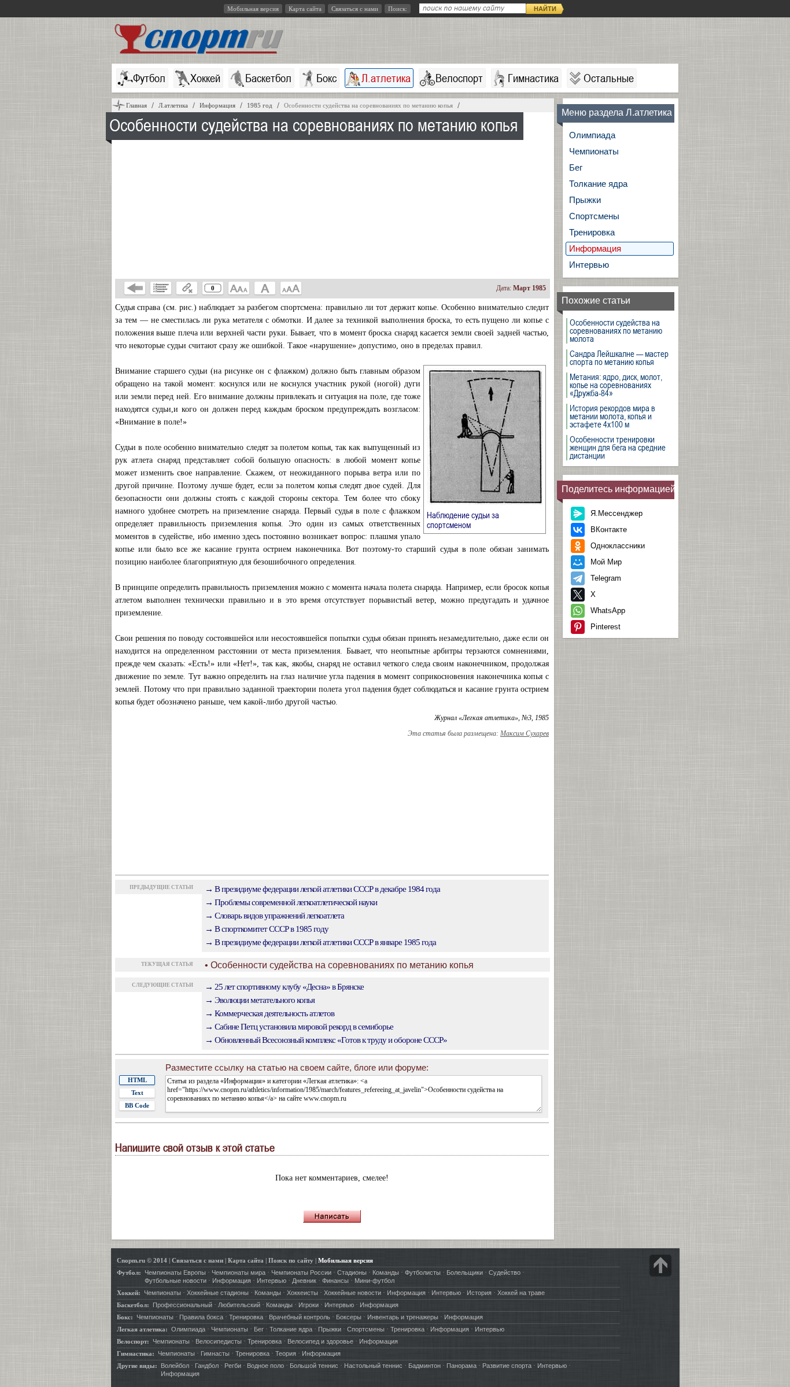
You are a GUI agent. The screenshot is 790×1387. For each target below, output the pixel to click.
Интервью (589, 265)
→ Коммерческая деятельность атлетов (269, 1013)
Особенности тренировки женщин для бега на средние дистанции (618, 447)
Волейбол (175, 1365)
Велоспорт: (133, 1341)
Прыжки (585, 200)
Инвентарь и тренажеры (402, 1317)
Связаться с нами (354, 8)
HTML (137, 1079)
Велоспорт (459, 78)
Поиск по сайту (290, 1260)
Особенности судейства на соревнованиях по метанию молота (616, 331)
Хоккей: (129, 1292)
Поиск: (397, 8)
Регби (232, 1365)
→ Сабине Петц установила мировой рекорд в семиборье (299, 1026)
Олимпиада (592, 135)
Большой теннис (314, 1365)
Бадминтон (424, 1365)
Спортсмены (594, 216)
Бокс (326, 78)
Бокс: (125, 1317)
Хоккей (205, 78)
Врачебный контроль (299, 1317)
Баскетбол (268, 78)
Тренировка (592, 232)
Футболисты (423, 1272)
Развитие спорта (506, 1365)
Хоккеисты (302, 1292)
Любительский (239, 1304)
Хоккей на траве (521, 1292)
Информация (595, 248)
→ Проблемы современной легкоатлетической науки (291, 902)
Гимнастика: (135, 1353)
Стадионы (352, 1272)
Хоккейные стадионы (218, 1292)
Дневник (304, 1280)
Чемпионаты (594, 151)
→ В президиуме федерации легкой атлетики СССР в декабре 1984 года (322, 889)
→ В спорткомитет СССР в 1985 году (266, 929)
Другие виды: (137, 1365)
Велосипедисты (218, 1341)
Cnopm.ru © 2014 (142, 1260)
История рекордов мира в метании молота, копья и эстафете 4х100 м (612, 416)
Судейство (504, 1272)
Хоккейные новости (352, 1292)
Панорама (461, 1365)
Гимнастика (533, 78)
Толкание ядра (598, 184)
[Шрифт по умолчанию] (264, 288)
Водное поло (265, 1365)
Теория (285, 1353)
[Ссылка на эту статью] (186, 288)
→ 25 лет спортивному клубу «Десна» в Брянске (284, 986)
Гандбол (207, 1365)
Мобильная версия (253, 8)
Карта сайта (305, 8)
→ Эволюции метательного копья (260, 1000)
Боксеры (348, 1317)
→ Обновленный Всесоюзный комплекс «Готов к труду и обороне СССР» (326, 1040)
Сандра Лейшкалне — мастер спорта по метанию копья (619, 358)
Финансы (335, 1280)
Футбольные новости (175, 1280)
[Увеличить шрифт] (290, 288)
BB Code (137, 1105)
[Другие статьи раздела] (160, 288)
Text (137, 1092)
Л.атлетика (386, 78)
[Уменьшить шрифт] (238, 288)
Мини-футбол (374, 1280)
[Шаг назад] (134, 288)
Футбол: (129, 1272)
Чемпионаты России (301, 1272)
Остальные (609, 78)
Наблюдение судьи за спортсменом (463, 519)
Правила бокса (201, 1317)
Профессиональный (182, 1304)
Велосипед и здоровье (320, 1341)
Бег (575, 167)
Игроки (308, 1304)
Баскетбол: (133, 1304)
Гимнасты (215, 1353)
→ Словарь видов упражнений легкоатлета (274, 915)
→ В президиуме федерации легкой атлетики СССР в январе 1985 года (320, 942)
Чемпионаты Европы (175, 1272)
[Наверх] (660, 1265)
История (479, 1292)
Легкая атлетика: (142, 1329)
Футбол (149, 78)
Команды (385, 1272)
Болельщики (464, 1272)
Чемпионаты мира (238, 1272)
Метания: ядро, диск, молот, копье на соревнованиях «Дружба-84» (616, 385)
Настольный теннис (373, 1365)
